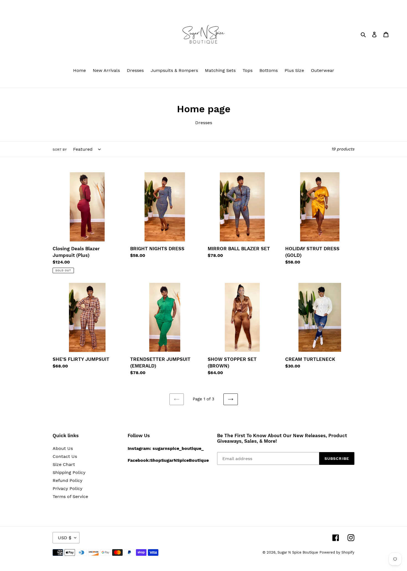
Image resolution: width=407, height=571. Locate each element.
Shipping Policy (69, 472)
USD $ (64, 537)
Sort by (60, 150)
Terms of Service (70, 496)
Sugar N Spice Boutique (297, 552)
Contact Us (65, 456)
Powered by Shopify (337, 552)
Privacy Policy (68, 488)
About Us (63, 448)
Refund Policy (68, 480)
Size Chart (64, 464)
